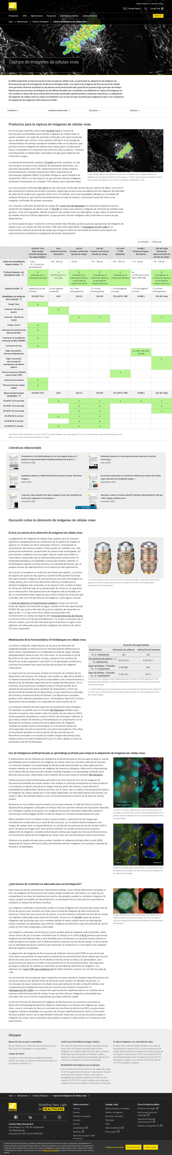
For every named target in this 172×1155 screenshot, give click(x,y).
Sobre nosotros (90, 16)
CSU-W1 (56, 209)
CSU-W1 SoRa (162, 248)
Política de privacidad (50, 1150)
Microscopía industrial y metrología (147, 1113)
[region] (86, 1147)
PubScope (109, 1120)
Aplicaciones (37, 16)
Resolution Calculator (114, 1116)
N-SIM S (141, 248)
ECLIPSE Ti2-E (53, 130)
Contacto (158, 16)
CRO (25, 16)
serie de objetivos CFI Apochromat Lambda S (34, 603)
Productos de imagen (146, 1108)
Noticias (76, 1108)
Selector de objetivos (114, 1112)
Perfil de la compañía (81, 1116)
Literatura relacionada (57, 110)
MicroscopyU (111, 1131)
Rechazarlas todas (133, 1147)
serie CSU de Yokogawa (72, 205)
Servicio (76, 1124)
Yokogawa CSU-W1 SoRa (95, 226)
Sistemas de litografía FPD (148, 1125)
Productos (13, 16)
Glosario (133, 110)
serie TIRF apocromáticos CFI (39, 969)
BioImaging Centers (69, 16)
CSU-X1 (79, 248)
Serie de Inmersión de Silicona (67, 615)
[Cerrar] (168, 1147)
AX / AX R (43, 187)
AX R (58, 248)
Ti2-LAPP (48, 162)
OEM (107, 1124)
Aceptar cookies (150, 1147)
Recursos (51, 16)
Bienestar (77, 1131)
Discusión (93, 110)
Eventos (76, 1112)
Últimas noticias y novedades (117, 1108)
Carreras (76, 1120)
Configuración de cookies (114, 1147)
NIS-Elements (57, 710)
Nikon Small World (113, 1128)
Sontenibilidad (79, 1128)
